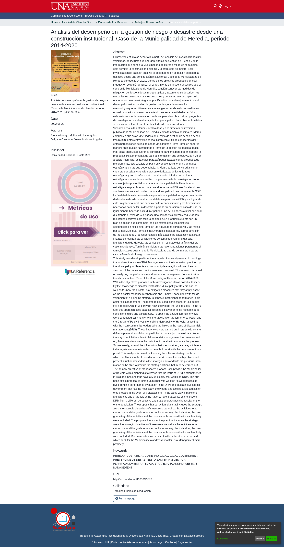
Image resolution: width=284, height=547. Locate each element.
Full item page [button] (126, 498)
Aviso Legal (156, 542)
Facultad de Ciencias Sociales (78, 22)
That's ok (271, 538)
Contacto (170, 542)
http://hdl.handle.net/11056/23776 (132, 479)
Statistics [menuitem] (114, 15)
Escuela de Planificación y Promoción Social (114, 22)
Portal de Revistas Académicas (129, 542)
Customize (222, 538)
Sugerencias (185, 542)
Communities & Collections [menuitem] (67, 15)
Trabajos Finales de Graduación (151, 22)
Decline (260, 538)
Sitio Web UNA (100, 542)
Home (54, 22)
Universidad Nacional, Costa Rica (148, 535)
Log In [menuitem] (227, 6)
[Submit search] (215, 6)
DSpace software (194, 535)
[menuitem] (220, 6)
